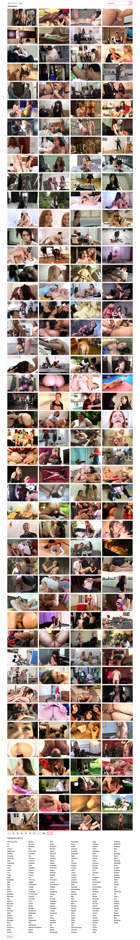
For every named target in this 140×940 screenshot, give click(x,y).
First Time (53, 868)
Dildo (30, 915)
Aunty (9, 875)
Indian (73, 846)
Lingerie (74, 880)
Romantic (96, 899)
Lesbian (73, 875)
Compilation (33, 884)
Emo (51, 841)
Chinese (31, 870)
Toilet (116, 896)
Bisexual (10, 911)
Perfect (95, 858)
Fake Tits (53, 853)
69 (8, 846)
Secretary (96, 911)
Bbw (8, 887)
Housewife (74, 841)
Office (73, 920)
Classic (31, 875)
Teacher (116, 884)
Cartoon (31, 858)
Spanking (117, 853)
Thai (115, 889)
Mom (73, 903)
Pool (94, 870)
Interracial (74, 853)
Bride (9, 930)
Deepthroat (32, 911)
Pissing (95, 865)
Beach (9, 891)
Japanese (74, 858)
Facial (52, 851)
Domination (32, 925)
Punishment (97, 882)
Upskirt (116, 906)
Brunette (31, 844)
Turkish (116, 901)
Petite (94, 861)
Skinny (95, 930)
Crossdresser (33, 894)
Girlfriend (53, 901)
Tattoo (116, 882)
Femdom (53, 858)
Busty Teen (32, 851)
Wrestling (117, 920)
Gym (51, 915)
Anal (8, 861)
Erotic (52, 844)
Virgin (116, 911)
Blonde (9, 915)
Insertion (74, 851)
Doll (30, 922)
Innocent (74, 849)
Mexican (74, 894)
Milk (72, 899)
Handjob (53, 920)
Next (50, 833)
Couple (31, 889)
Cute (30, 901)
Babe (9, 877)
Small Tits (117, 844)
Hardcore (53, 922)
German (52, 899)
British (9, 932)
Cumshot (32, 899)
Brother (31, 841)
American (10, 858)
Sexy (94, 915)
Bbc (8, 884)
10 (44, 833)
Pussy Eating (97, 887)
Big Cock (10, 903)
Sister (94, 925)
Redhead (95, 891)
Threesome (117, 891)
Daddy (31, 906)
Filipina (52, 863)
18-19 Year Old (12, 841)
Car (30, 856)
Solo (115, 849)
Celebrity (32, 863)
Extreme (52, 849)
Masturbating (75, 889)
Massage (74, 887)
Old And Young (76, 927)
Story (116, 865)
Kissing (73, 863)
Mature (73, 891)
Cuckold (31, 896)
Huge (73, 844)
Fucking (52, 887)
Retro (94, 894)
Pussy (95, 884)
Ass (8, 872)
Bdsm (9, 889)
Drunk (31, 930)
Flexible (52, 875)
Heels (52, 927)
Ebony (31, 932)
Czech (31, 903)
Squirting (117, 861)
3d (8, 844)
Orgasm (74, 932)
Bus (30, 849)
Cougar (31, 887)
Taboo (116, 880)
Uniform (116, 903)
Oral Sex (74, 930)
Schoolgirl (96, 908)
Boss (9, 922)
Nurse (73, 915)
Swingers (117, 877)
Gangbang (53, 891)
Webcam (117, 915)
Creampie (32, 891)
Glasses (52, 906)
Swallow (117, 875)
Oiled (73, 922)
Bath (8, 882)
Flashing (53, 872)
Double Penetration (35, 927)
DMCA (11, 937)
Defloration (32, 913)
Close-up (32, 880)
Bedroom (10, 896)
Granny (52, 911)
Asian (9, 870)
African (9, 849)
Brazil (9, 925)
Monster (74, 906)
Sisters (95, 927)
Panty (94, 849)
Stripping (117, 870)
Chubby (31, 872)
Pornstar (95, 872)
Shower (95, 922)
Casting (31, 861)
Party (94, 853)
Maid (72, 884)
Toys (115, 899)
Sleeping (117, 841)
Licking (73, 877)
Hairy (51, 918)
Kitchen (73, 865)
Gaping (52, 894)
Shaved (95, 918)
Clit (30, 877)
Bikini (9, 908)
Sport (116, 858)
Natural (73, 908)
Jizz (72, 861)
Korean (73, 868)
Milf (72, 896)
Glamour (53, 903)
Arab (8, 868)
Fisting (52, 870)
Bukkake (31, 846)
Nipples (73, 911)
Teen (115, 887)
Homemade (53, 932)
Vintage (116, 908)
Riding (95, 896)
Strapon (116, 868)
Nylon (73, 918)
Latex (73, 870)
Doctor (31, 918)
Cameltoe (32, 853)
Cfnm (30, 865)
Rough (95, 901)
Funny (52, 889)
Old (72, 925)
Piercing (95, 863)
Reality (95, 889)
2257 (8, 937)
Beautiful (10, 894)
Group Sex (53, 913)
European (53, 846)
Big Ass (9, 901)
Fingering (53, 865)
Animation (10, 863)
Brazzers (10, 927)
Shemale (95, 920)
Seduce (95, 913)
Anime (9, 865)
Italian (73, 856)
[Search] (130, 3)
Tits (115, 894)
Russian (95, 903)
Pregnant (96, 877)
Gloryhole (53, 908)
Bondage (10, 920)
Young (116, 922)
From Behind (54, 884)
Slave (94, 932)
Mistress (74, 901)
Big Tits (9, 906)
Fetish (52, 861)
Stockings (117, 863)
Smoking (117, 846)
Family (52, 856)
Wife (115, 918)
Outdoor (95, 844)
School (95, 906)
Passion (95, 856)
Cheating (32, 868)
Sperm (116, 856)
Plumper (95, 868)
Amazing (10, 856)
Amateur (10, 853)
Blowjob (10, 918)
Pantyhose (96, 851)
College (31, 882)
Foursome (53, 880)
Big (8, 899)
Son (115, 851)
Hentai (52, 930)
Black (9, 913)
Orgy (94, 841)
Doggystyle (32, 920)
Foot (51, 877)
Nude (73, 913)
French (52, 882)
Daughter (32, 908)
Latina (73, 872)
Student (116, 872)
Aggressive (11, 851)
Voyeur (116, 913)
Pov (94, 875)
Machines (74, 882)
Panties (95, 846)
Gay (51, 896)
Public (95, 880)
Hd (51, 925)
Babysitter (10, 880)
